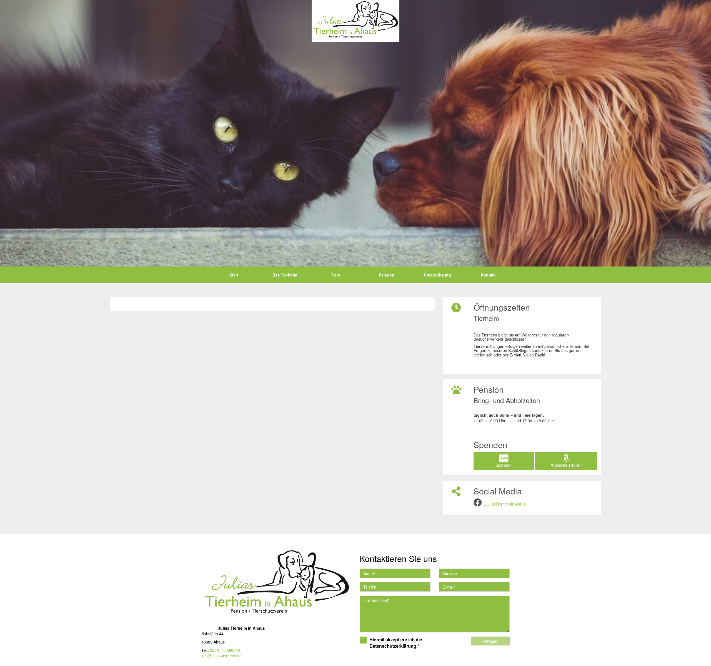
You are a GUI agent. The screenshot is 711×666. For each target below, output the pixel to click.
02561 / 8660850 (225, 650)
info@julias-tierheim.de (221, 656)
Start (233, 275)
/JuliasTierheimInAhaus (504, 504)
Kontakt (488, 275)
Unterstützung (437, 275)
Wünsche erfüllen (566, 465)
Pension (386, 275)
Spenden (504, 465)
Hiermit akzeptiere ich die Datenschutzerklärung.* (395, 643)
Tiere (335, 275)
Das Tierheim (284, 275)
